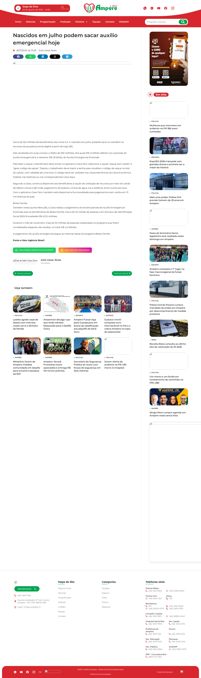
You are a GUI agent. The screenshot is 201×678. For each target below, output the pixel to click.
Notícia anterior (24, 273)
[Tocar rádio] (18, 8)
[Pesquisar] (183, 22)
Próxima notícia (121, 273)
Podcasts (65, 21)
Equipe (97, 21)
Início (18, 21)
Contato (109, 21)
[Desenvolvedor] (181, 671)
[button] (18, 56)
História (79, 21)
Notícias (30, 21)
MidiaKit (124, 21)
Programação (47, 21)
